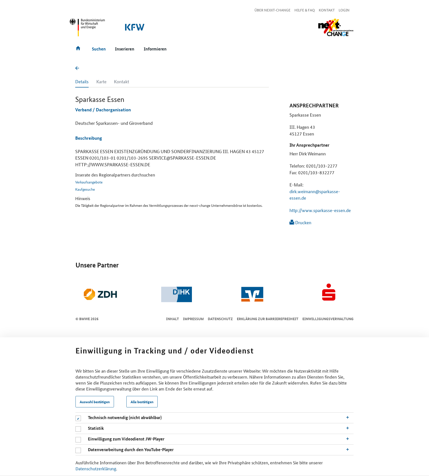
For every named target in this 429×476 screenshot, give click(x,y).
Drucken (302, 222)
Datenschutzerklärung (95, 468)
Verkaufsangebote (89, 181)
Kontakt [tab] (121, 81)
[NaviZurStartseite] (336, 27)
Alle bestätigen (142, 401)
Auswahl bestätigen (95, 401)
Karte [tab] (101, 81)
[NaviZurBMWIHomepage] (87, 29)
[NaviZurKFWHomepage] (135, 29)
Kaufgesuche (85, 189)
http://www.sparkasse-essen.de (320, 210)
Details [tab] (82, 81)
